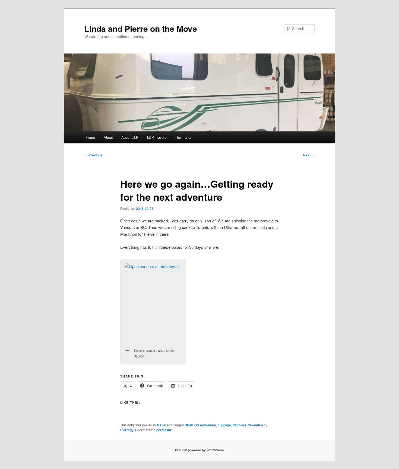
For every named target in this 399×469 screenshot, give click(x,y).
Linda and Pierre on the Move (140, 28)
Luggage (224, 425)
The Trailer (183, 137)
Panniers (239, 425)
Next (309, 155)
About (108, 137)
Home (90, 137)
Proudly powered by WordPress (199, 450)
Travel (161, 425)
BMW (189, 425)
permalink (164, 429)
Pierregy (127, 429)
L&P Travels (156, 137)
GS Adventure (205, 425)
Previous (93, 155)
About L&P (129, 137)
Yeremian (255, 425)
